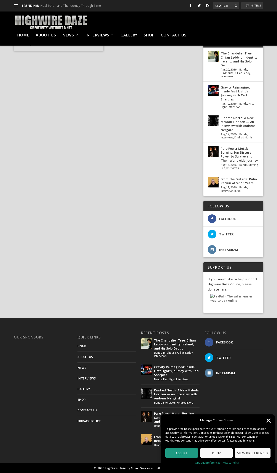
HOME (23, 35)
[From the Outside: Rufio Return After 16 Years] (213, 182)
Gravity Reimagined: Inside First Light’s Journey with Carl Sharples (236, 93)
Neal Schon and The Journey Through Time (70, 5)
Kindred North (243, 137)
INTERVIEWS (97, 35)
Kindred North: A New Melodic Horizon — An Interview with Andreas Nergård (238, 124)
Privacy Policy (230, 463)
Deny (216, 453)
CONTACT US (173, 35)
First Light (169, 379)
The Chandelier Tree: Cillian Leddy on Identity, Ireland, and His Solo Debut (239, 59)
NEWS (68, 35)
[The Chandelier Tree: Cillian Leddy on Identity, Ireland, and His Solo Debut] (213, 56)
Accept (182, 453)
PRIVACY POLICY (89, 421)
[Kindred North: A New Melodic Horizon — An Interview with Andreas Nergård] (213, 120)
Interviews (227, 76)
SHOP (149, 35)
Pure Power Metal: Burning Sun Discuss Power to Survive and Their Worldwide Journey (239, 154)
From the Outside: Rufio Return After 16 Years (239, 181)
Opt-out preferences (207, 463)
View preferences (252, 453)
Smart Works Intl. (143, 468)
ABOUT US (46, 35)
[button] (268, 420)
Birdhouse (227, 73)
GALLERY (129, 35)
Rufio (237, 191)
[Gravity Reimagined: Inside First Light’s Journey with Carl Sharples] (213, 90)
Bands (243, 69)
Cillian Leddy (242, 73)
